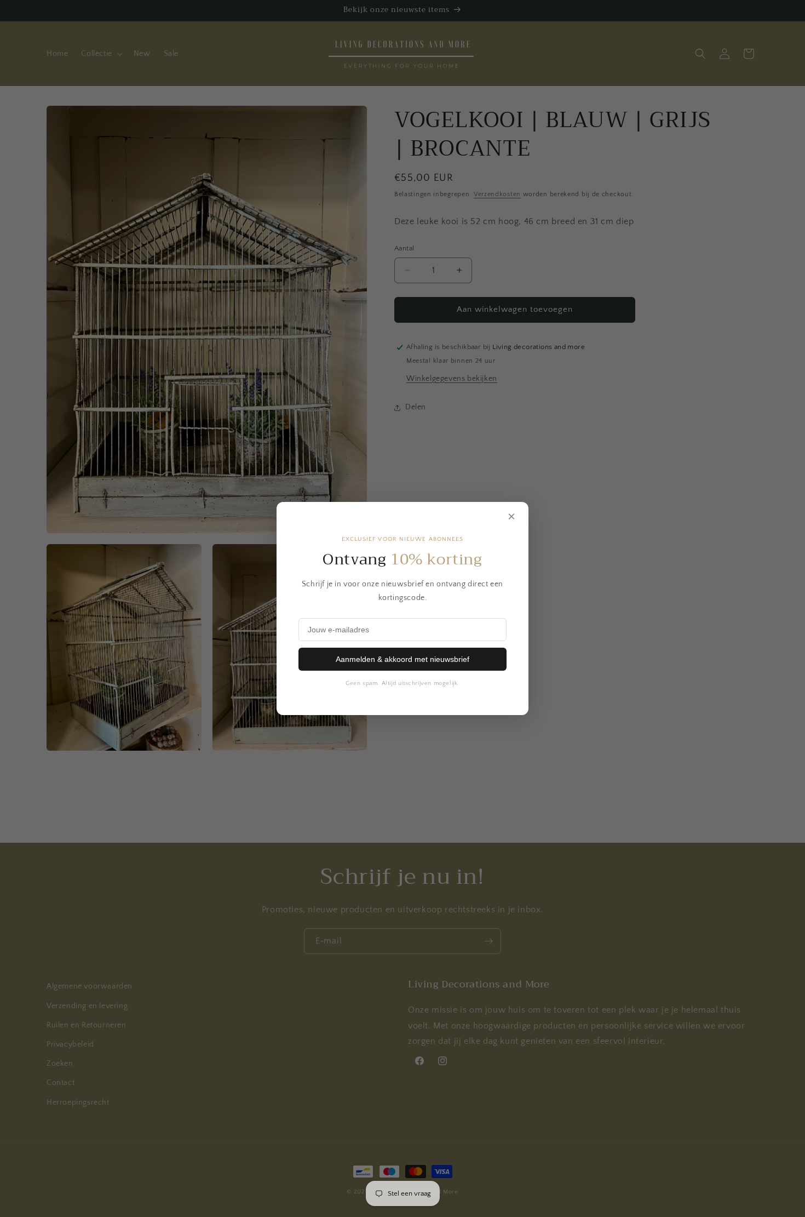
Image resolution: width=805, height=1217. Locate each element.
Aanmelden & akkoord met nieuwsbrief (402, 659)
